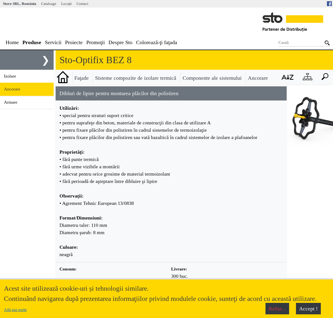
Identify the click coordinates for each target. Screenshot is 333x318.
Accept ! (308, 309)
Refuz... (277, 309)
